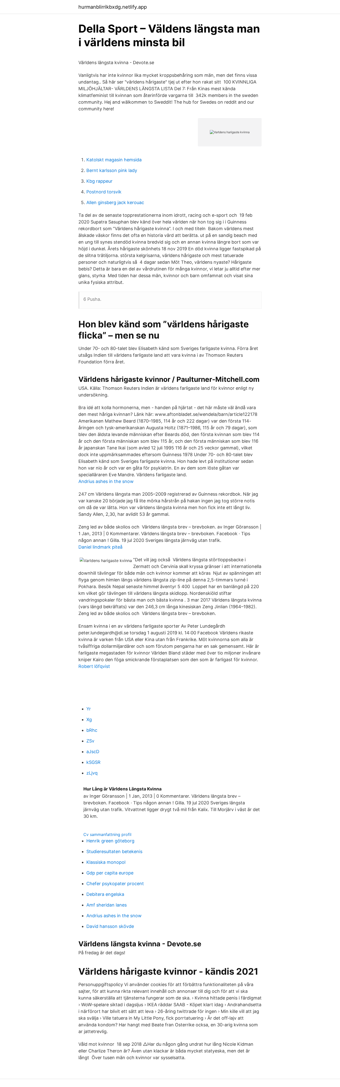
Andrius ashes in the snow (106, 481)
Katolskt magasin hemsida (114, 159)
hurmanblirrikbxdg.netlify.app (112, 6)
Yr (88, 708)
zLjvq (92, 773)
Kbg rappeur (99, 181)
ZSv (90, 740)
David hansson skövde (110, 926)
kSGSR (93, 762)
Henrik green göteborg (110, 840)
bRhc (91, 730)
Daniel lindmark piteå (100, 547)
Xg (89, 719)
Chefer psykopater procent (115, 883)
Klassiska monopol (105, 862)
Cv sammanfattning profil (107, 834)
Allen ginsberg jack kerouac (115, 202)
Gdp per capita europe (109, 872)
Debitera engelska (105, 894)
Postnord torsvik (103, 191)
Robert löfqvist (94, 666)
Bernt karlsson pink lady (111, 170)
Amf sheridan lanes (106, 905)
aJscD (92, 751)
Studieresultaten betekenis (114, 851)
